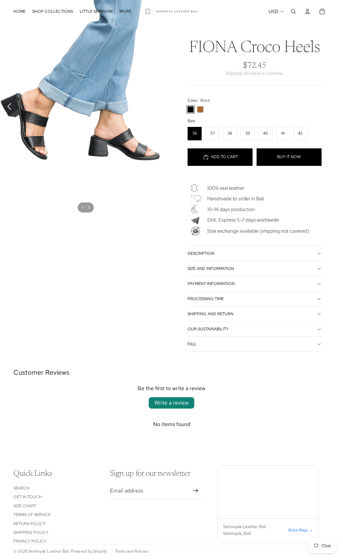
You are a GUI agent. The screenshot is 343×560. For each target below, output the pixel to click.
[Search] (293, 11)
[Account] (307, 11)
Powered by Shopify (89, 551)
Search (21, 488)
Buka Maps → (300, 530)
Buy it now (289, 156)
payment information (211, 283)
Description (201, 253)
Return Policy (29, 523)
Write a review (171, 402)
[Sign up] (195, 491)
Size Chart (24, 506)
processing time (206, 298)
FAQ (192, 344)
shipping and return (210, 314)
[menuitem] (125, 11)
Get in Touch (27, 497)
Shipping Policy (31, 532)
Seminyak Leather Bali (48, 551)
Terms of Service (32, 514)
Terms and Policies (131, 551)
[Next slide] (164, 107)
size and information (211, 268)
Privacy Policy (30, 541)
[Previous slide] (7, 107)
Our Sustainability (208, 329)
